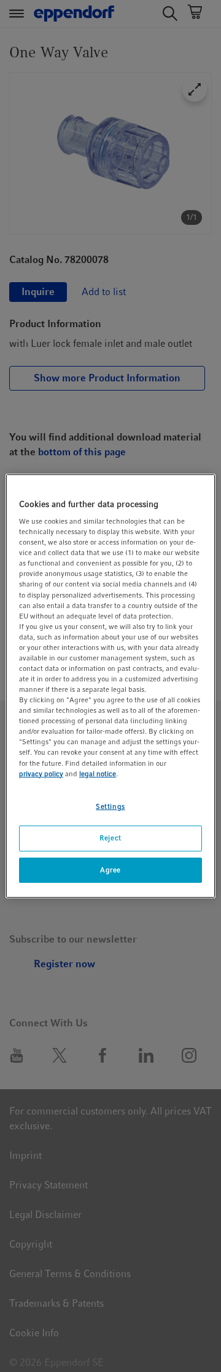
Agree (110, 870)
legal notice (97, 773)
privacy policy (41, 773)
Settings (110, 806)
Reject (110, 838)
